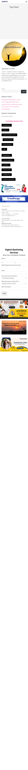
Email (3, 270)
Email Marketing (6, 109)
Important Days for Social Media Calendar (12, 104)
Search (3, 89)
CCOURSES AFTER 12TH (14, 121)
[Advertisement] (14, 25)
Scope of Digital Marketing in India (10, 102)
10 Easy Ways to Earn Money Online (10, 106)
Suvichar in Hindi (8, 68)
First (2, 262)
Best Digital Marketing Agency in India (11, 99)
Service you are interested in (9, 276)
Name (4, 258)
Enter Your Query (6, 286)
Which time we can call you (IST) (10, 281)
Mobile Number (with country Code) (11, 265)
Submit (4, 293)
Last (15, 262)
